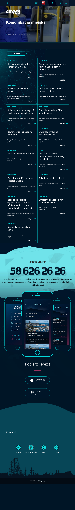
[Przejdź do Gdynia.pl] (36, 3)
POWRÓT (17, 54)
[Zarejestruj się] (60, 3)
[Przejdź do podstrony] (7, 3)
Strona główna (11, 35)
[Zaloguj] (66, 3)
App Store (40, 380)
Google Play (39, 393)
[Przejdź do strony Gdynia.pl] (13, 12)
